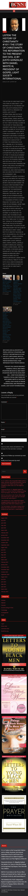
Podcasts (3, 605)
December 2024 (5, 567)
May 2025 (3, 555)
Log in (2, 623)
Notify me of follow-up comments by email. (13, 455)
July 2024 (3, 579)
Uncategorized (4, 612)
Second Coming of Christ (7, 607)
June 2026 (3, 523)
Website (3, 436)
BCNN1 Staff (13, 81)
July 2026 (3, 520)
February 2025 (4, 562)
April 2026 (3, 528)
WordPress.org (4, 631)
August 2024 (4, 577)
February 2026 (4, 532)
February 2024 (4, 591)
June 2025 (3, 552)
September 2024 (5, 574)
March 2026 (4, 530)
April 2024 (3, 586)
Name (3, 422)
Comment (4, 402)
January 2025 (4, 564)
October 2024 (4, 572)
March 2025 (4, 559)
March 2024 (4, 589)
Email (3, 429)
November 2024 (5, 569)
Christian (3, 600)
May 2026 (3, 525)
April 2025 (3, 557)
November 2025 (5, 540)
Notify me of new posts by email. (10, 460)
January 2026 (4, 535)
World (4, 31)
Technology (4, 610)
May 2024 (3, 584)
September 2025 (5, 545)
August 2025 (4, 547)
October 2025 (4, 542)
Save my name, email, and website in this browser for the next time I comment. (12, 448)
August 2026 (4, 518)
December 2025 (5, 537)
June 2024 (3, 581)
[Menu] (14, 11)
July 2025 (3, 550)
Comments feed (5, 628)
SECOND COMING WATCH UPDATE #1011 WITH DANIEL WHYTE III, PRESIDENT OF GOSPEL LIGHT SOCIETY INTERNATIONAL (7, 286)
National (3, 602)
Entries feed (4, 626)
